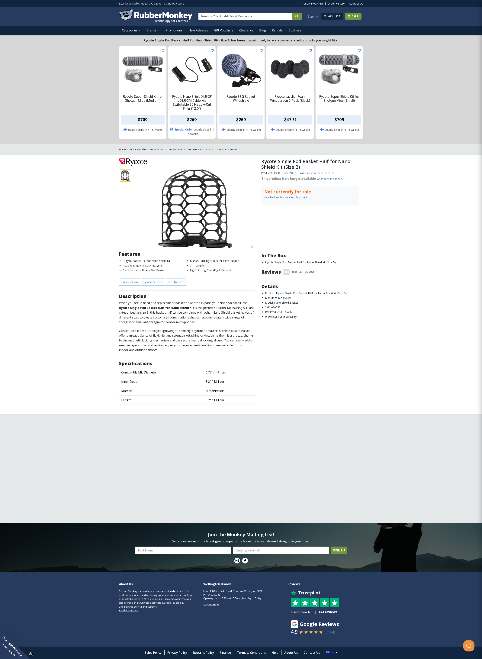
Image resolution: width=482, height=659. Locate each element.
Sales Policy (153, 653)
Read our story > (128, 610)
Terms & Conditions (251, 653)
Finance (225, 653)
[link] (237, 561)
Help (275, 653)
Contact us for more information (287, 197)
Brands (151, 30)
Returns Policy (203, 653)
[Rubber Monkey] (155, 21)
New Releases (198, 30)
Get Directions (211, 604)
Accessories (175, 149)
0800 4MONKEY (313, 3)
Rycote (287, 298)
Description (129, 282)
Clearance (246, 30)
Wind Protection (195, 149)
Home (122, 149)
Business (294, 30)
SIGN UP (339, 550)
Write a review (308, 173)
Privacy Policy (177, 653)
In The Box (176, 282)
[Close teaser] (31, 654)
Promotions (174, 30)
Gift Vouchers (223, 30)
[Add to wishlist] (162, 50)
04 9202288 (214, 594)
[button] (15, 644)
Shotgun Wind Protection (222, 149)
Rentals (277, 30)
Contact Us (356, 3)
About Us (291, 653)
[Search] (297, 16)
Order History (336, 3)
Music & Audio (138, 149)
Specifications (153, 282)
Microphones (157, 149)
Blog (262, 30)
